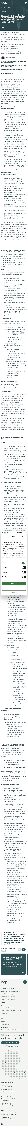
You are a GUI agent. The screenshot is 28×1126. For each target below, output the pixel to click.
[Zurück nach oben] (25, 982)
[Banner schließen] (25, 532)
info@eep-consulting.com (8, 1091)
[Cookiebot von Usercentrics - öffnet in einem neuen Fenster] (16, 533)
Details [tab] (14, 536)
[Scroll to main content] (3, 27)
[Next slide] (24, 949)
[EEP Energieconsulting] (4, 3)
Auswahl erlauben (14, 588)
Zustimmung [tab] (5, 536)
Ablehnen (14, 592)
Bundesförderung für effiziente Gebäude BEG (13, 958)
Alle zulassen (14, 583)
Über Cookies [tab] (22, 536)
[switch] (24, 567)
